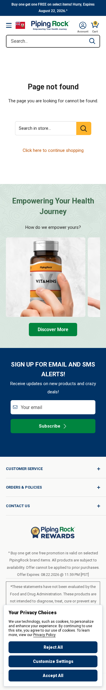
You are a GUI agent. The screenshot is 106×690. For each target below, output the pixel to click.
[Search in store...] (83, 128)
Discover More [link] (53, 329)
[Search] (92, 41)
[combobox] (45, 41)
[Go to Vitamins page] (45, 277)
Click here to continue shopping (53, 150)
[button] (82, 25)
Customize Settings (53, 661)
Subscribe (49, 426)
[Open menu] (9, 25)
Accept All (53, 675)
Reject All (53, 647)
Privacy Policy (44, 635)
